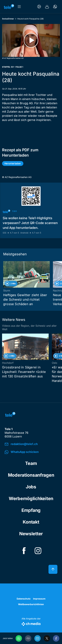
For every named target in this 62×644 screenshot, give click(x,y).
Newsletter (31, 533)
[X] (47, 638)
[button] (28, 638)
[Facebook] (56, 638)
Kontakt (31, 522)
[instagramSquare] (38, 550)
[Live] (39, 6)
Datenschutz (24, 598)
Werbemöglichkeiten (31, 498)
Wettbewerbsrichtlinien (31, 604)
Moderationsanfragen (31, 475)
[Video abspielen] (31, 40)
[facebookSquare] (24, 550)
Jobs (31, 487)
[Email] (37, 638)
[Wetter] (47, 6)
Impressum (39, 598)
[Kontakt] (55, 6)
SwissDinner (8, 19)
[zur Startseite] (9, 6)
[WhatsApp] (19, 638)
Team (31, 463)
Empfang (31, 510)
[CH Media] (31, 623)
